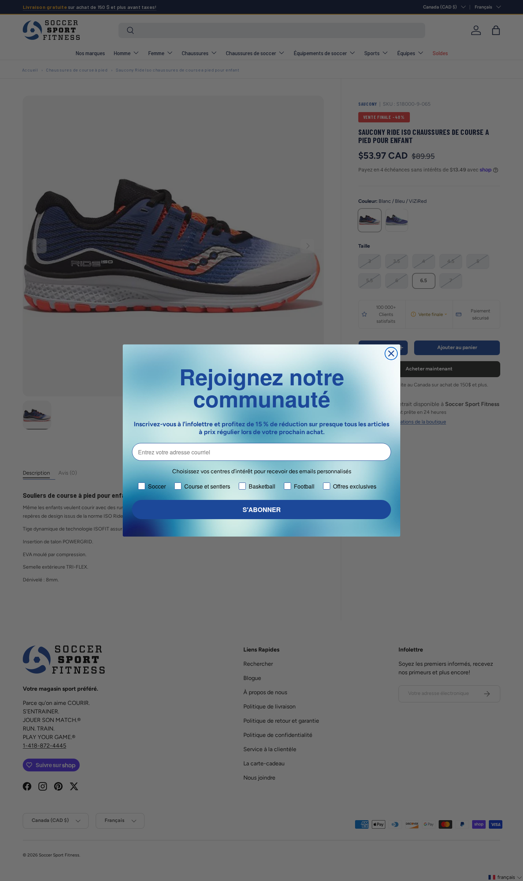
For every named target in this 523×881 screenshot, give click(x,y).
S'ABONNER (262, 509)
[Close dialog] (391, 353)
